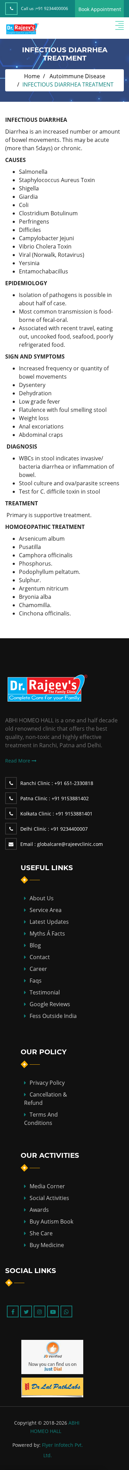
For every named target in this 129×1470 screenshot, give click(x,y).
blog (35, 945)
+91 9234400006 (52, 8)
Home (32, 76)
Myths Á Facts (47, 933)
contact (40, 957)
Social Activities (49, 1198)
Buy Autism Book (51, 1221)
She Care (41, 1233)
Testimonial (45, 992)
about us (42, 898)
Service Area (46, 910)
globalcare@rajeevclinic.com (61, 844)
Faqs (36, 980)
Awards (39, 1210)
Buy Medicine (47, 1245)
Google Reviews (50, 1004)
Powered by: (26, 1445)
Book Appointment (99, 9)
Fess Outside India (53, 1016)
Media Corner (47, 1186)
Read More (18, 760)
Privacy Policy (47, 1082)
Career (38, 969)
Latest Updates (49, 922)
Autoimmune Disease (77, 76)
